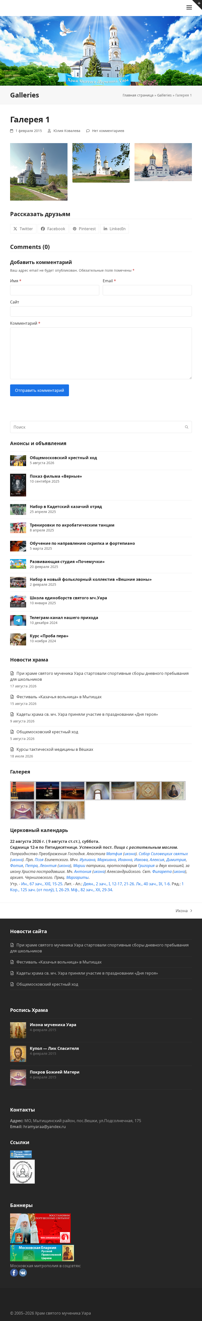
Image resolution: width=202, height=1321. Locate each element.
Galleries (164, 95)
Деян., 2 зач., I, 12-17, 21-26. (109, 884)
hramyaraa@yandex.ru (44, 1126)
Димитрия (176, 859)
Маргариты (77, 877)
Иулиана (87, 859)
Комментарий (25, 323)
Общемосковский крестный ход (47, 732)
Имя (15, 280)
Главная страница (138, 95)
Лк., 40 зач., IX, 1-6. (153, 884)
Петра (31, 865)
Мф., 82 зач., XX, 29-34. (92, 889)
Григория (146, 865)
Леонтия (48, 865)
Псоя (39, 859)
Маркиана (106, 859)
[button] (189, 7)
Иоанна (125, 859)
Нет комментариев (108, 130)
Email (109, 280)
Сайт (14, 302)
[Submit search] (186, 427)
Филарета (162, 871)
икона (129, 853)
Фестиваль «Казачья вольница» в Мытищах (59, 696)
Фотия (16, 865)
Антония (82, 871)
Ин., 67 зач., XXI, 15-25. (42, 884)
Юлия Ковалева (66, 130)
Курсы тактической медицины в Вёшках (55, 749)
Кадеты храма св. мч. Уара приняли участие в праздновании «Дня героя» (87, 714)
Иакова (141, 859)
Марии (79, 865)
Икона (182, 911)
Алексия (157, 859)
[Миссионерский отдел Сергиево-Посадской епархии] (22, 1182)
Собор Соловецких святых (163, 853)
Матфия (114, 853)
